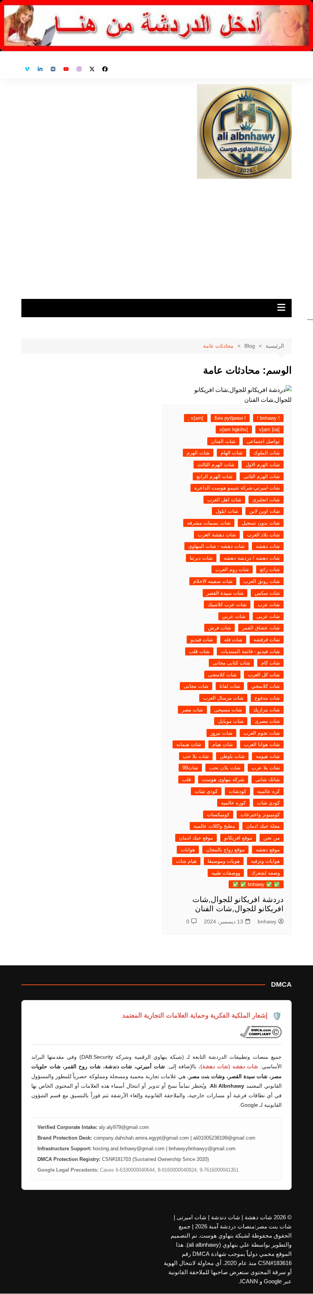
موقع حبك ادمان (196, 838)
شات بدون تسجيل (261, 523)
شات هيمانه (188, 744)
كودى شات (206, 791)
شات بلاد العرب (263, 535)
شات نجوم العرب (262, 733)
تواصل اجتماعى (263, 441)
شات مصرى (267, 721)
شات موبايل (231, 721)
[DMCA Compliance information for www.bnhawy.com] (261, 1032)
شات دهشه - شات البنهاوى (216, 546)
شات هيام (222, 744)
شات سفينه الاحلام (212, 581)
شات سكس (267, 593)
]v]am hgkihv (233, 429)
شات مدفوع (267, 698)
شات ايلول (227, 511)
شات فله (233, 639)
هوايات (188, 849)
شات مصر (192, 710)
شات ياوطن (232, 756)
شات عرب (269, 604)
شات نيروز (221, 733)
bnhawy (267, 921)
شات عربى (268, 616)
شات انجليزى (266, 500)
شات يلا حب (196, 756)
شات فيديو (201, 639)
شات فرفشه (266, 639)
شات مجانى (196, 686)
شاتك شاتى (267, 779)
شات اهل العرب (224, 500)
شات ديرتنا (201, 558)
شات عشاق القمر (261, 628)
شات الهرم (198, 453)
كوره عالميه (233, 803)
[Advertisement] (156, 236)
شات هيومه (268, 756)
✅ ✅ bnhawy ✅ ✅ (256, 884)
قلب (186, 779)
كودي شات (268, 803)
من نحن (271, 838)
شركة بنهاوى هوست (223, 779)
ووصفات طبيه (225, 873)
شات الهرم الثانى (262, 476)
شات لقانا (229, 686)
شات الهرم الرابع (214, 476)
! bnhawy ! (268, 418)
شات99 (190, 768)
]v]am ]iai (269, 429)
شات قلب (199, 651)
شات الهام (231, 453)
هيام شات (186, 861)
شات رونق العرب (262, 581)
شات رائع (270, 569)
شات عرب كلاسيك (227, 604)
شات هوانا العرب (262, 744)
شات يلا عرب (266, 768)
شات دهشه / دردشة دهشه (252, 558)
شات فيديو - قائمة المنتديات (250, 651)
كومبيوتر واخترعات (260, 814)
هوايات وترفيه (265, 861)
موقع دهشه (268, 849)
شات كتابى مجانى (231, 663)
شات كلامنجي (265, 686)
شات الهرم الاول (262, 464)
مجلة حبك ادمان (263, 826)
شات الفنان (223, 441)
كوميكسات (218, 814)
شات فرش (219, 628)
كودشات (237, 791)
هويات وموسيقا (224, 861)
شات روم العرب (232, 569)
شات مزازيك (266, 710)
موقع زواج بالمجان (225, 849)
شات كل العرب (264, 675)
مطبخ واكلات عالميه (214, 826)
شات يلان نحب (224, 768)
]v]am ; (195, 418)
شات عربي (233, 616)
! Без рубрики (230, 418)
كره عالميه (268, 791)
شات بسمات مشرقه (209, 523)
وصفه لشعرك (265, 873)
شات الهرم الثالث (215, 464)
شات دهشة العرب (217, 535)
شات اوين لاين (264, 511)
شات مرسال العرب (223, 698)
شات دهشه (268, 546)
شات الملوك (266, 453)
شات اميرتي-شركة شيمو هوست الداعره (237, 488)
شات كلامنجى (222, 675)
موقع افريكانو (238, 838)
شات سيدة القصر (225, 593)
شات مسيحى (228, 710)
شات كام (270, 663)
